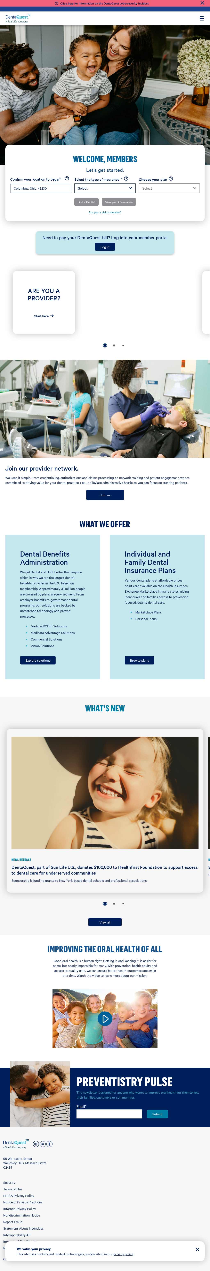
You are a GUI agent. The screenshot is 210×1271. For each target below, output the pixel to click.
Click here (66, 3)
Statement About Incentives (23, 1228)
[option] (105, 345)
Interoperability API (17, 1235)
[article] (44, 302)
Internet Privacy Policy (19, 1208)
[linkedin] (43, 1144)
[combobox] (40, 188)
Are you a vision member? (105, 212)
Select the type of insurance (98, 179)
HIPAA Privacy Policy (18, 1195)
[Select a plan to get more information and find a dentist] (171, 179)
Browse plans (139, 660)
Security (9, 1182)
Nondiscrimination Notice (21, 1215)
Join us (105, 495)
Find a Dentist (86, 202)
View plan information (119, 202)
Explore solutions (37, 660)
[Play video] (105, 1018)
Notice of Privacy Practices (22, 1202)
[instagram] (36, 1144)
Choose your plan (153, 179)
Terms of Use (12, 1189)
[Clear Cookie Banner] (197, 1250)
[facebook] (49, 1144)
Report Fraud (12, 1221)
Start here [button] (41, 316)
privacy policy (123, 1254)
